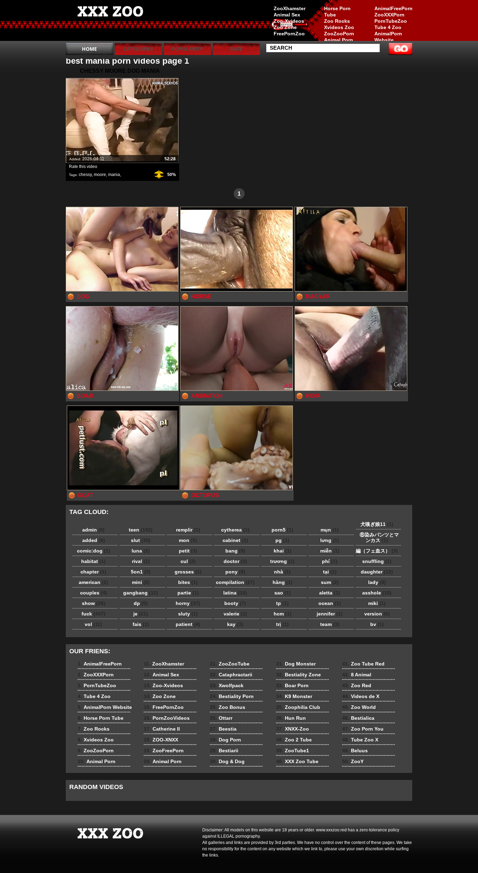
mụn (330, 530)
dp (141, 603)
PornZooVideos (167, 718)
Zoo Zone (285, 27)
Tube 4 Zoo (387, 27)
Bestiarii (224, 750)
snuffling (377, 561)
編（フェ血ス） (377, 551)
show (93, 603)
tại (330, 572)
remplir (188, 530)
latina (235, 593)
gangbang (140, 593)
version (377, 614)
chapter (93, 572)
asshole (377, 593)
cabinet (235, 540)
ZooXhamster (289, 8)
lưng (329, 540)
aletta (329, 593)
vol (93, 624)
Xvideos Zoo (339, 27)
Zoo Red (356, 685)
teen (141, 530)
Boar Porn (292, 685)
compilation (235, 582)
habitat (93, 561)
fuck (93, 614)
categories (138, 48)
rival (141, 561)
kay (235, 624)
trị (282, 624)
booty (235, 603)
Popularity (187, 48)
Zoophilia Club (298, 707)
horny (188, 603)
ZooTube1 (292, 750)
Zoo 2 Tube (294, 739)
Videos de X (360, 696)
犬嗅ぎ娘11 (376, 524)
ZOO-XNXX (161, 739)
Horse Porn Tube (337, 11)
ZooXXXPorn (389, 14)
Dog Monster (296, 664)
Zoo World (359, 707)
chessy (85, 174)
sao (282, 593)
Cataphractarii (231, 674)
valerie (235, 614)
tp (282, 603)
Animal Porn (338, 40)
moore (100, 174)
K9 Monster (294, 696)
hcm (282, 614)
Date (236, 48)
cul (188, 561)
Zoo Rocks (337, 21)
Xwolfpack (227, 685)
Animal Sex (287, 14)
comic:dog (93, 551)
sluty (188, 614)
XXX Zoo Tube (297, 761)
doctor (235, 561)
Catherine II (162, 729)
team (329, 624)
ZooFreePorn (164, 750)
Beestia (223, 729)
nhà (282, 572)
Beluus (355, 750)
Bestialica (358, 718)
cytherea (235, 530)
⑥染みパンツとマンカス (377, 537)
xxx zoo (110, 22)
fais (141, 624)
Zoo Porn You (363, 729)
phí (329, 561)
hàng (283, 582)
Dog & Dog (227, 761)
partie (188, 593)
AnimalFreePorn (393, 8)
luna (141, 551)
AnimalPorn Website (388, 37)
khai (282, 551)
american (93, 582)
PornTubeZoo (390, 21)
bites (188, 582)
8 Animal (356, 674)
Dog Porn (225, 739)
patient (188, 624)
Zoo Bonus (227, 707)
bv (377, 624)
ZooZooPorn (339, 33)
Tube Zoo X (360, 739)
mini (141, 582)
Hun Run (291, 718)
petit (188, 551)
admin (93, 530)
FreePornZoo (289, 33)
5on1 (140, 572)
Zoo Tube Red (363, 664)
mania (114, 174)
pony (235, 572)
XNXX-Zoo (292, 729)
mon (188, 540)
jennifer (330, 614)
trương (282, 561)
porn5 (282, 530)
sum (330, 582)
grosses (188, 572)
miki (377, 603)
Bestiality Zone (298, 674)
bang (235, 551)
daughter (377, 572)
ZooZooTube (229, 664)
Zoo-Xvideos (289, 21)
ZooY (353, 761)
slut (140, 540)
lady (377, 582)
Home (89, 48)
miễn (329, 551)
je (140, 614)
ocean (329, 603)
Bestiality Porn (232, 696)
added (93, 540)
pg (282, 540)
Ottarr (221, 718)
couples (93, 593)
